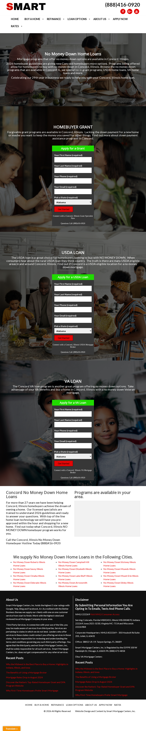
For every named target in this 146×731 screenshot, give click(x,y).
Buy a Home (32, 19)
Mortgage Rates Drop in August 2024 (24, 677)
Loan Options (77, 19)
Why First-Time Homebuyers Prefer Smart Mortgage (32, 690)
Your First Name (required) (68, 155)
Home (15, 19)
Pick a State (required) (66, 197)
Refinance (54, 19)
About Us (99, 19)
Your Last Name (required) (68, 165)
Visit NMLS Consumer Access (104, 614)
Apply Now (120, 19)
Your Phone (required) (65, 176)
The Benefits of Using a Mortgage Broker (26, 672)
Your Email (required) (65, 186)
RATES (15, 26)
